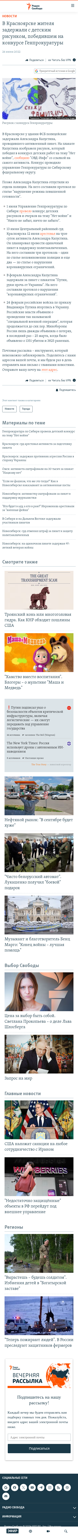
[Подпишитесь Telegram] (40, 1487)
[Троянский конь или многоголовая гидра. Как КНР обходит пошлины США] (39, 590)
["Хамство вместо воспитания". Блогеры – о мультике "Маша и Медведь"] (39, 652)
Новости (9, 16)
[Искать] (66, 1531)
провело (25, 211)
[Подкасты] (67, 1487)
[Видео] (48, 1531)
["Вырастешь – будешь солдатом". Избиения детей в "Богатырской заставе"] (39, 1253)
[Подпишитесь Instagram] (49, 1487)
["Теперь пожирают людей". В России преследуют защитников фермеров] (39, 1315)
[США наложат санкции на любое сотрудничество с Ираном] (39, 1119)
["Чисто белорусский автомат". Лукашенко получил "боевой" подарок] (39, 852)
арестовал (47, 234)
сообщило (21, 158)
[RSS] (58, 1487)
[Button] (34, 60)
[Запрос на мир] (39, 1054)
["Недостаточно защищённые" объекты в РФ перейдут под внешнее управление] (39, 1176)
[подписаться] (5, 1496)
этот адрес (49, 370)
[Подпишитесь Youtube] (32, 1487)
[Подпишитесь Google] (5, 1487)
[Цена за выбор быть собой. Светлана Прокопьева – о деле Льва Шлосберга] (39, 991)
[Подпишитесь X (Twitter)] (23, 1487)
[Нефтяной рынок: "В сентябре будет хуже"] (39, 795)
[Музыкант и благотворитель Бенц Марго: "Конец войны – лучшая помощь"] (39, 915)
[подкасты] (30, 1531)
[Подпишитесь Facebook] (14, 1487)
